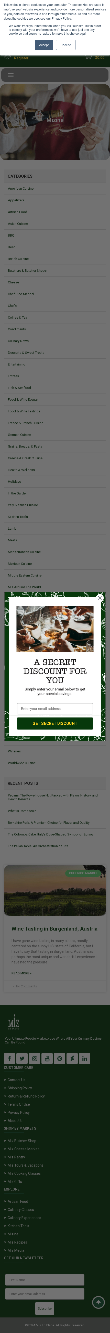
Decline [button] (65, 45)
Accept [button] (44, 45)
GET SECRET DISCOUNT (55, 723)
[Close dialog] (100, 598)
